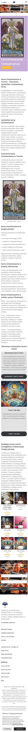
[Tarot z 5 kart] (20, 543)
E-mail (3, 579)
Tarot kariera (7, 530)
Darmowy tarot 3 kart (14, 376)
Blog (2, 680)
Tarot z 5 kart (20, 551)
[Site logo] (14, 2)
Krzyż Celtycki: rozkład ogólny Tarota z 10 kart (7, 507)
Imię (2, 573)
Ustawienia (7, 729)
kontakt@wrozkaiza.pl (8, 622)
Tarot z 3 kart (7, 551)
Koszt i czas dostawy (7, 636)
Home (3, 11)
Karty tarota (11, 11)
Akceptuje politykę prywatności (12, 585)
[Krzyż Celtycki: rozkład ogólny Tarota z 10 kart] (7, 498)
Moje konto (4, 650)
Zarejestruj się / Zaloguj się (9, 647)
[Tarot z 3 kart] (7, 543)
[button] (6, 502)
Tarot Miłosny (21, 530)
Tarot (7, 511)
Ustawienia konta (6, 658)
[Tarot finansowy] (20, 498)
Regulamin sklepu (6, 629)
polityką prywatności (18, 724)
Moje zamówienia (6, 654)
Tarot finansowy (20, 505)
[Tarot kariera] (7, 522)
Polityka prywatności (7, 633)
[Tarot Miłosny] (20, 522)
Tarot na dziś (5, 673)
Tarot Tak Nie (14, 410)
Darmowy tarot (6, 669)
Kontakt (3, 640)
